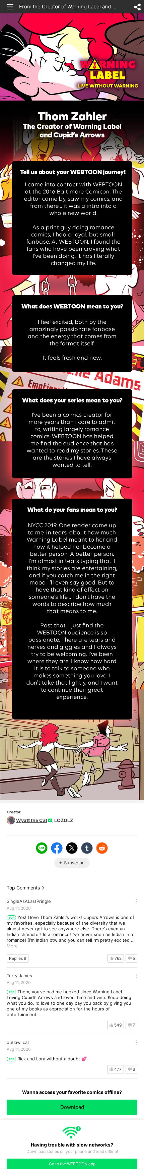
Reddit (102, 848)
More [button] (12, 945)
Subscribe (74, 862)
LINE (42, 848)
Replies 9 (17, 958)
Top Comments (23, 887)
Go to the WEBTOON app (72, 1163)
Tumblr (87, 848)
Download (72, 1107)
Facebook (57, 848)
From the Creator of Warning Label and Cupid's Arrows (68, 6)
